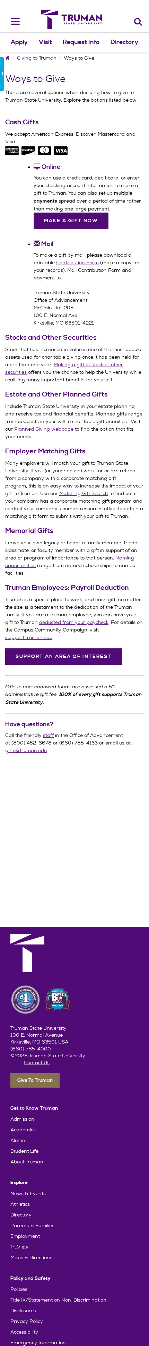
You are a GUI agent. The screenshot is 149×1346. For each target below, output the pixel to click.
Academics (23, 1130)
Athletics (20, 1204)
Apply (19, 42)
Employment (25, 1236)
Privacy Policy (26, 1321)
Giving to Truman (36, 58)
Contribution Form (77, 262)
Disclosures (23, 1310)
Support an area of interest (64, 657)
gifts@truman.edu (26, 750)
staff (48, 735)
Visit (45, 42)
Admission (22, 1119)
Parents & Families (32, 1225)
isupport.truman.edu (28, 637)
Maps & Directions (31, 1257)
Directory (124, 42)
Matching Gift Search (83, 493)
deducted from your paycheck (73, 622)
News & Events (28, 1193)
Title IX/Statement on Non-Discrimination (58, 1300)
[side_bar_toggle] (2, 74)
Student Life (24, 1151)
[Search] (138, 21)
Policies (18, 1289)
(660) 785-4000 (30, 1049)
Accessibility (24, 1332)
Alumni (18, 1140)
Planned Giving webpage (43, 429)
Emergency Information (38, 1342)
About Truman (26, 1162)
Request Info (81, 42)
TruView (19, 1247)
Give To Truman (35, 1080)
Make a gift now (71, 221)
